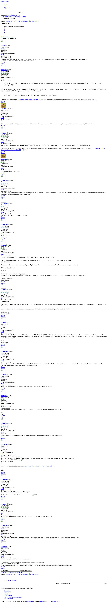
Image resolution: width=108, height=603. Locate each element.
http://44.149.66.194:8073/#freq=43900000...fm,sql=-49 (39, 466)
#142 (2, 79)
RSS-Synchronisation (10, 598)
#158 (2, 513)
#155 (2, 432)
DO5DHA (4, 203)
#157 (2, 489)
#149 (2, 254)
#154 (2, 405)
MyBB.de (30, 601)
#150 (2, 298)
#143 (2, 118)
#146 (2, 189)
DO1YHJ (3, 322)
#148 (2, 233)
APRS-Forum (4, 16)
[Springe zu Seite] (34, 21)
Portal (5, 4)
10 (20, 21)
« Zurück (9, 21)
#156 (2, 454)
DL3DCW (4, 70)
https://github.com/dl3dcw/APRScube (27, 99)
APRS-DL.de (7, 592)
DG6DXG (4, 109)
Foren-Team (7, 591)
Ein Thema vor (18, 572)
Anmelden (10, 15)
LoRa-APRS (12, 16)
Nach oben (7, 594)
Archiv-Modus (8, 595)
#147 (2, 212)
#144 (2, 142)
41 (23, 21)
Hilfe (5, 9)
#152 (2, 361)
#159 (2, 534)
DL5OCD (4, 396)
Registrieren (16, 15)
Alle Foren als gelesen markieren (13, 597)
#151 (2, 332)
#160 (2, 556)
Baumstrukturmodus (7, 37)
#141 (2, 54)
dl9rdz (3, 45)
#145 (2, 168)
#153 (2, 383)
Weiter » (26, 21)
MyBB (42, 601)
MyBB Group (55, 601)
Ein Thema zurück (7, 572)
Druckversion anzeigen (10, 580)
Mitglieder (7, 7)
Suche (5, 5)
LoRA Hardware (21, 16)
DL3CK (3, 245)
